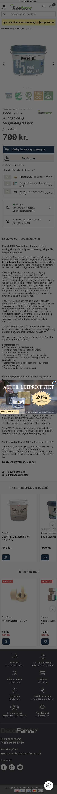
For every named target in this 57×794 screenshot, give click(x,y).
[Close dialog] (54, 383)
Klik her (28, 397)
